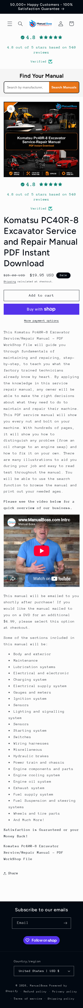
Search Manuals (64, 87)
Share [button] (13, 873)
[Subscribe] (65, 923)
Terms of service (28, 998)
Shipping (10, 281)
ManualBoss (39, 985)
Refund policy (35, 991)
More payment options (41, 320)
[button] (9, 23)
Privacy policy (64, 991)
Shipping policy (61, 998)
